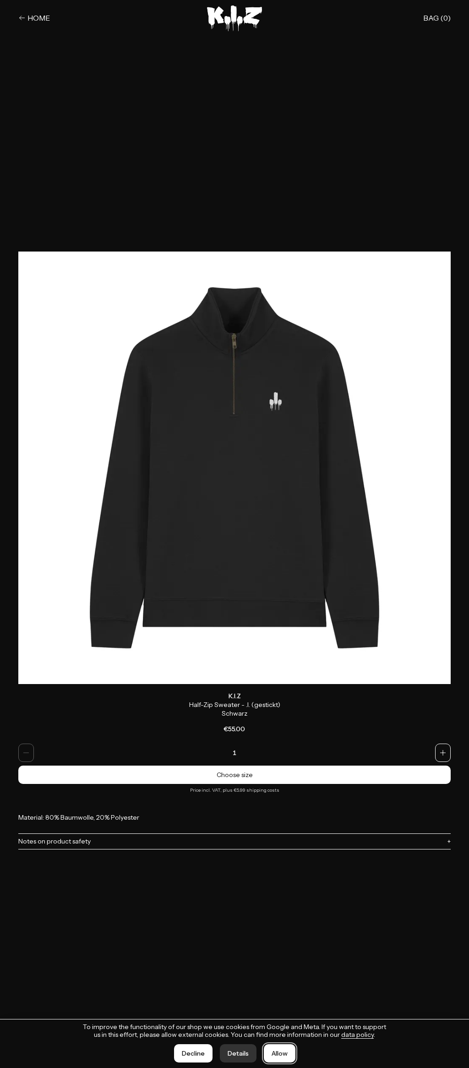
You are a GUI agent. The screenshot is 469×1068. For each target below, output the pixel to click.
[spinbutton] (234, 753)
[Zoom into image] (234, 468)
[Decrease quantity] (26, 753)
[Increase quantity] (443, 753)
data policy (357, 1034)
